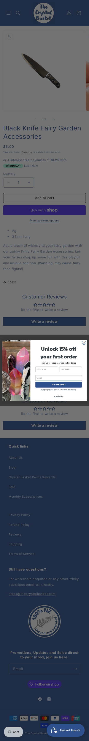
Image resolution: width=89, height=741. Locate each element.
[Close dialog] (84, 343)
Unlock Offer (58, 384)
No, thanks (58, 396)
